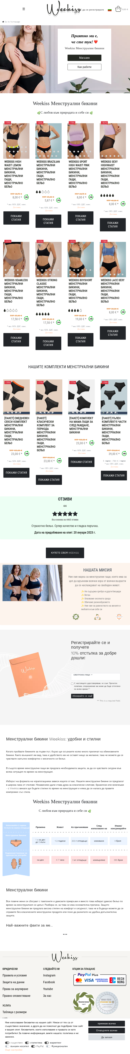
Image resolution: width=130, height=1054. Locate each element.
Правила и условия (15, 975)
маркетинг (55, 1042)
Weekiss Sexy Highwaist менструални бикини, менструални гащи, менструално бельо (110, 174)
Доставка (16, 207)
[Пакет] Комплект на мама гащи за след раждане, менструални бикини (81, 425)
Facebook (49, 982)
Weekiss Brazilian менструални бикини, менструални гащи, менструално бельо (48, 172)
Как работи (84, 67)
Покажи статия (16, 217)
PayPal (40, 1046)
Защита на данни (13, 982)
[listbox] (44, 141)
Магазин (84, 57)
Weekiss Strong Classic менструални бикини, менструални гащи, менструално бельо (47, 292)
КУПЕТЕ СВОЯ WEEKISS (65, 552)
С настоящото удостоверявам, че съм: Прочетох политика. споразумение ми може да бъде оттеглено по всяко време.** (97, 686)
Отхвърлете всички (106, 1030)
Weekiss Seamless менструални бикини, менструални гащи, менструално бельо (16, 290)
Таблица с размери (15, 1012)
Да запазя (106, 1037)
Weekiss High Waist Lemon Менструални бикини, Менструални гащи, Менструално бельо (13, 174)
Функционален (59, 1046)
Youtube (48, 989)
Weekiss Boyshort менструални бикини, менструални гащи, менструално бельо (80, 290)
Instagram (49, 975)
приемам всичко (107, 1023)
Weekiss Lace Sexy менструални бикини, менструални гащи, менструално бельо (112, 290)
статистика (36, 1042)
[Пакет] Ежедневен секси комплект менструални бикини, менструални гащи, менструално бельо (16, 430)
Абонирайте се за (81, 696)
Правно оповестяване (16, 995)
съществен (16, 1042)
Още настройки (13, 1049)
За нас (47, 995)
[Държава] (109, 9)
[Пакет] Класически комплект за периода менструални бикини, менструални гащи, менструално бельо (46, 434)
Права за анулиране (15, 989)
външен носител (19, 1046)
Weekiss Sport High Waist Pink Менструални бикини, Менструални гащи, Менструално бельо (79, 174)
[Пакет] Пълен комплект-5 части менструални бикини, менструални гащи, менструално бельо (114, 430)
